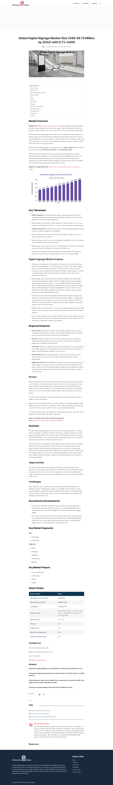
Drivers (32, 97)
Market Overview (34, 88)
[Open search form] (100, 3)
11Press (40, 126)
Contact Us (76, 765)
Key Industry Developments (37, 106)
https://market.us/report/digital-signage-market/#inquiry (47, 420)
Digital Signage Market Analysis (38, 92)
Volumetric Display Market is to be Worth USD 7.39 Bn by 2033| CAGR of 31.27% (55, 668)
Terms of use (76, 769)
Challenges (32, 104)
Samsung (34, 572)
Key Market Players (35, 111)
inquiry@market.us (41, 660)
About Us (75, 762)
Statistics (85, 3)
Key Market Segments (35, 108)
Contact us (32, 115)
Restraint (32, 99)
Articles (76, 3)
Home (74, 760)
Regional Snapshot (34, 95)
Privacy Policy (77, 772)
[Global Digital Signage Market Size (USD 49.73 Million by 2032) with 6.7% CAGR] (40, 694)
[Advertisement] (56, 18)
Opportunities (33, 102)
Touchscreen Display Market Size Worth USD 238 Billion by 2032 (50, 687)
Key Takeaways (34, 90)
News (30, 700)
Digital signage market (49, 126)
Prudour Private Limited (51, 46)
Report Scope (33, 113)
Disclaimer (76, 767)
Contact (94, 3)
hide (39, 85)
